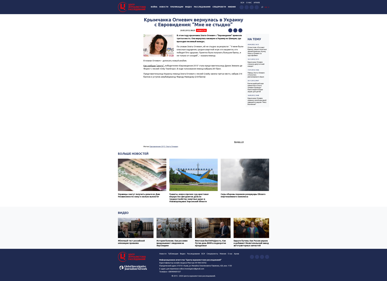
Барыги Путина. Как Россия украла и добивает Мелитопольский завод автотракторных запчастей (251, 243)
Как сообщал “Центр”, (154, 65)
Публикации (176, 7)
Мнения (232, 7)
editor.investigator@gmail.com (191, 269)
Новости (163, 7)
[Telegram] (240, 30)
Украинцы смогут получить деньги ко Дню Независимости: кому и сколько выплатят (139, 195)
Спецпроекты (212, 254)
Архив (257, 3)
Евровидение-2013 (157, 146)
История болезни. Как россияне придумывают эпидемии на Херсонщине (172, 243)
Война (154, 7)
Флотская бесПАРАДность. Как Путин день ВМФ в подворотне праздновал (210, 243)
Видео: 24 (239, 142)
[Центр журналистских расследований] (132, 7)
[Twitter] (235, 30)
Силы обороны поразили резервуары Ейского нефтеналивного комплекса (243, 195)
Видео (188, 7)
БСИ (242, 3)
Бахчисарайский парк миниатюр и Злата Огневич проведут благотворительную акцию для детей (256, 87)
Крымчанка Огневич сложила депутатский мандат (256, 64)
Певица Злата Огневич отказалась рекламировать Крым (256, 75)
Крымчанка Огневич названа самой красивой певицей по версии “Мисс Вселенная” (257, 101)
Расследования (202, 7)
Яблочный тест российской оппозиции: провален (131, 242)
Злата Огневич (172, 146)
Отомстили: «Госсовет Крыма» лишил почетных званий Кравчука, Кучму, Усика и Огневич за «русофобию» (257, 51)
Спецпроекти (219, 7)
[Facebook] (230, 30)
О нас (249, 3)
